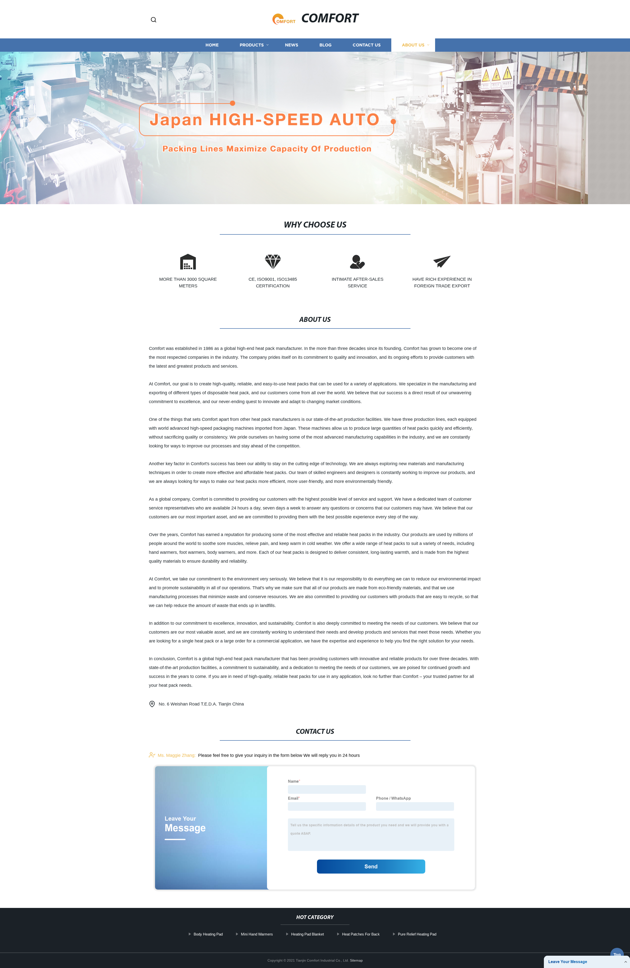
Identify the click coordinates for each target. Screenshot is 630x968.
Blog (325, 45)
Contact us (367, 45)
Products (252, 45)
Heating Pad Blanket (307, 934)
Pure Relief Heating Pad (417, 934)
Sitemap (356, 960)
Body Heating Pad (208, 934)
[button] (153, 20)
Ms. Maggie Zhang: (177, 755)
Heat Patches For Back (361, 934)
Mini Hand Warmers (257, 934)
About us (413, 45)
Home (212, 45)
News (291, 45)
